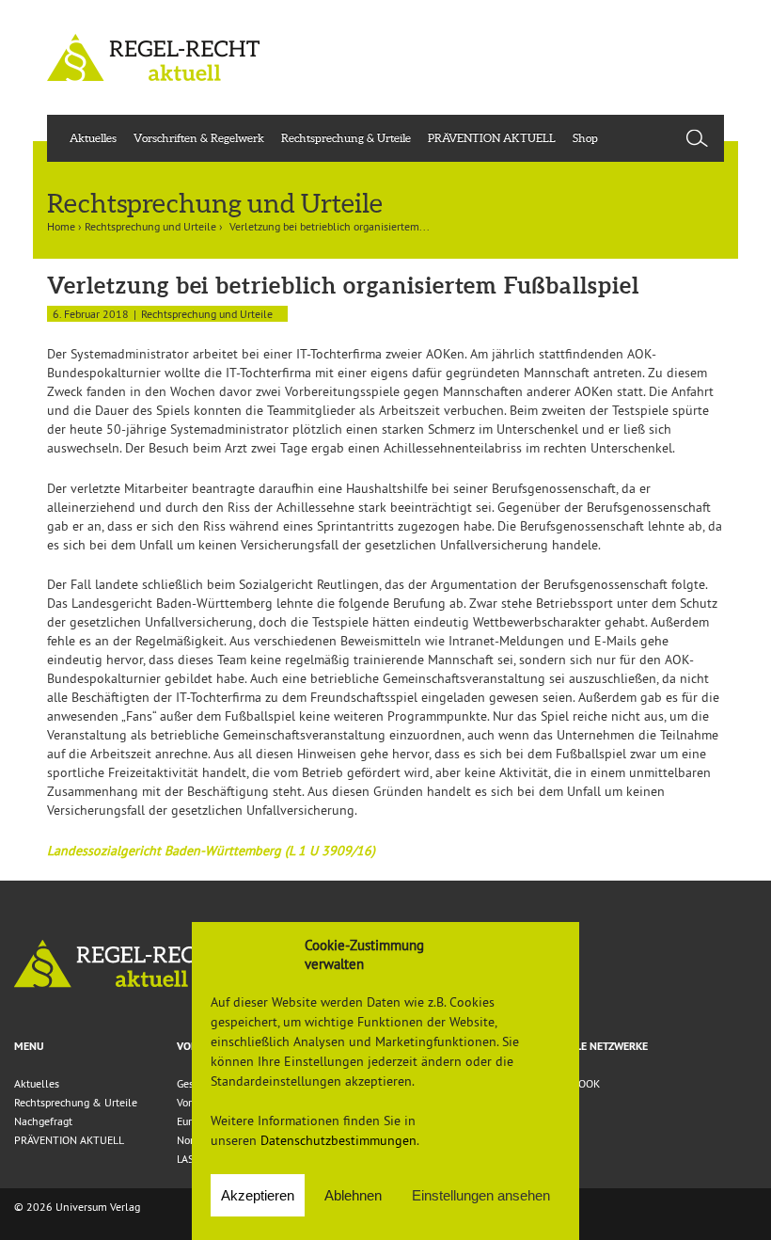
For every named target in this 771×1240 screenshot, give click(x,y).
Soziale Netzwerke (597, 1046)
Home (61, 226)
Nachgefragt (43, 1121)
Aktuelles (93, 138)
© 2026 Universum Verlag (77, 1207)
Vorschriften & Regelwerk (199, 138)
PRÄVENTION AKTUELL (492, 138)
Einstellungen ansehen (481, 1195)
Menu (29, 1046)
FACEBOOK (573, 1083)
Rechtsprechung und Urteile (150, 226)
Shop (585, 138)
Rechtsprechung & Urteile (346, 138)
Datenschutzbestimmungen (338, 1140)
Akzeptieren (257, 1195)
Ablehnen (353, 1195)
